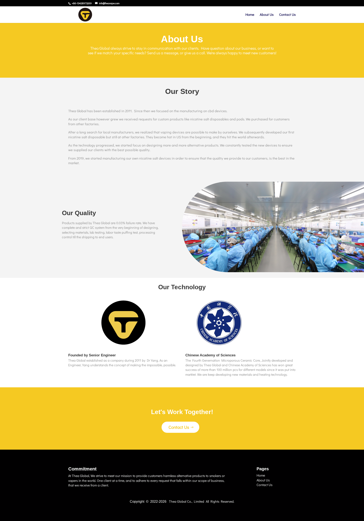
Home (249, 15)
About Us (267, 15)
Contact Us (287, 15)
